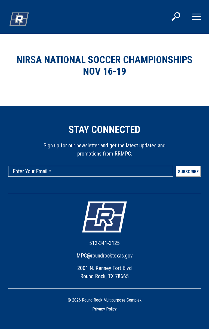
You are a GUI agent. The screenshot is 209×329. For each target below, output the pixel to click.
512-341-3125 (104, 243)
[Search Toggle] (176, 17)
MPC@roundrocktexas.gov (104, 255)
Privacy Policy (104, 309)
